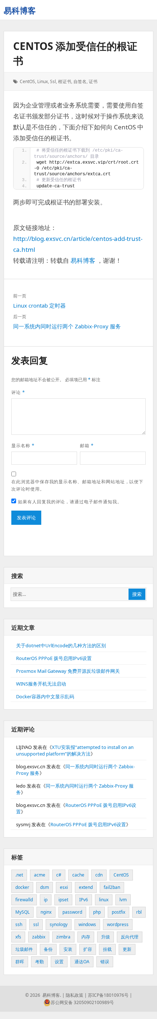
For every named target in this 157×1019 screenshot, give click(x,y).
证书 (93, 81)
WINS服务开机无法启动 (41, 683)
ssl (53, 81)
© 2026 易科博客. (43, 995)
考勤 (39, 962)
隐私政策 (74, 995)
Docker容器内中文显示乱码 (45, 696)
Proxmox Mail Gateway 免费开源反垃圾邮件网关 (68, 671)
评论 (18, 392)
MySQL (22, 912)
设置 (59, 962)
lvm (123, 900)
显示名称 (23, 445)
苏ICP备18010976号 (108, 995)
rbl (139, 912)
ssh (18, 924)
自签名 (80, 81)
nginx (46, 912)
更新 (127, 949)
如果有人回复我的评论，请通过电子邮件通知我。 (70, 502)
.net (19, 875)
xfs (18, 937)
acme (39, 875)
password (72, 912)
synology (59, 924)
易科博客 (20, 10)
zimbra (63, 937)
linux (42, 81)
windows (87, 924)
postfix (118, 912)
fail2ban (112, 887)
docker (22, 887)
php (97, 912)
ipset (63, 900)
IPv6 (83, 900)
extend (86, 887)
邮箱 (87, 445)
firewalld (24, 900)
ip (45, 900)
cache (78, 875)
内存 (85, 937)
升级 (105, 937)
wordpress (118, 924)
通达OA (81, 962)
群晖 (19, 962)
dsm (44, 887)
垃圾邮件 (24, 949)
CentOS (27, 81)
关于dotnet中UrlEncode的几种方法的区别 (61, 645)
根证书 (64, 81)
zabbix (38, 937)
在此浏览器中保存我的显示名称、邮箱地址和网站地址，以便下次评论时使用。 (77, 485)
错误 (104, 962)
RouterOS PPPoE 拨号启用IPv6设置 (54, 658)
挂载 (107, 949)
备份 (48, 949)
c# (58, 875)
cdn (99, 875)
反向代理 (129, 937)
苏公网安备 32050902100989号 (82, 1002)
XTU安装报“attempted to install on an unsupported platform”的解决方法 (75, 750)
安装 (68, 949)
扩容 (87, 949)
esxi (64, 887)
